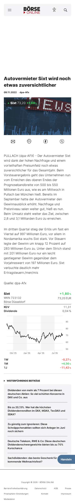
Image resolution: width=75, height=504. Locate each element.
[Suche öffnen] (65, 10)
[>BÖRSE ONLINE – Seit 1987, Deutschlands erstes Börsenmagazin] (32, 10)
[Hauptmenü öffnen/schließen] (9, 10)
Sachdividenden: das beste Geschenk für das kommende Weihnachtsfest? (35, 459)
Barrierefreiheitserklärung (15, 488)
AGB (56, 488)
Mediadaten (9, 499)
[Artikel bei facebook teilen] (45, 141)
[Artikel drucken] (29, 141)
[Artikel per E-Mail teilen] (13, 141)
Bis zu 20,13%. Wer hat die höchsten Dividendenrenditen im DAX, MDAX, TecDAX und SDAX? (36, 411)
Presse (68, 488)
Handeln (66, 459)
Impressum (66, 494)
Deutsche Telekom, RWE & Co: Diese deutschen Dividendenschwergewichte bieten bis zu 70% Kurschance (36, 445)
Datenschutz (40, 488)
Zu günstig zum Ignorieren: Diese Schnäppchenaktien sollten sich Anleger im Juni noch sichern (36, 428)
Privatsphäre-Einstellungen (16, 494)
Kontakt (44, 494)
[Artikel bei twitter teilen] (62, 141)
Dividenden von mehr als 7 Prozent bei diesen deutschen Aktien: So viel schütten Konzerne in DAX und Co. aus (36, 394)
